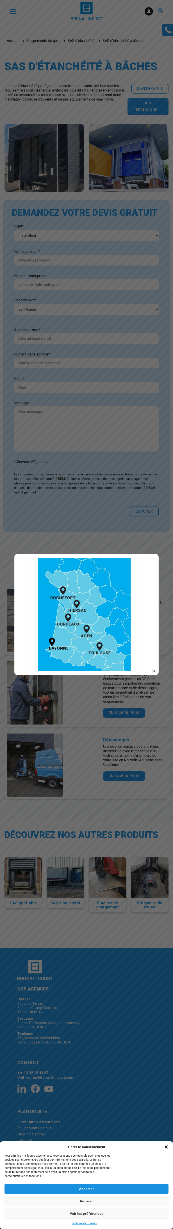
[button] (166, 1147)
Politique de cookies (84, 1223)
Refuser (86, 1201)
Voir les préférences (86, 1214)
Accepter (86, 1189)
